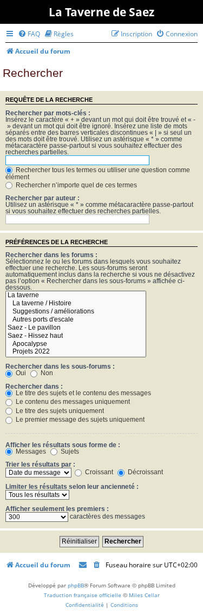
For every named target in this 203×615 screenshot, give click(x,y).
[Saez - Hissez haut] (75, 336)
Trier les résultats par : (40, 464)
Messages (30, 451)
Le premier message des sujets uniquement (79, 419)
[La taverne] (75, 296)
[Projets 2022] (75, 352)
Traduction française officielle (82, 595)
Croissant (98, 472)
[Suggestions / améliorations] (75, 312)
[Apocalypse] (75, 345)
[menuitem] (29, 34)
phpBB (76, 585)
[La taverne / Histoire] (75, 304)
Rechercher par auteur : (42, 198)
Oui (20, 373)
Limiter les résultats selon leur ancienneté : (72, 486)
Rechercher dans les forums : (51, 255)
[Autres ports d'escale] (75, 320)
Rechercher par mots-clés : (47, 113)
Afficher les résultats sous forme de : (62, 445)
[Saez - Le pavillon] (75, 328)
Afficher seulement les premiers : (57, 509)
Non (46, 373)
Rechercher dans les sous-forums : (60, 366)
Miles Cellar (144, 595)
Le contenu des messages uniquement (72, 401)
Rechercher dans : (34, 386)
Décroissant (144, 472)
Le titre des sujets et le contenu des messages (82, 393)
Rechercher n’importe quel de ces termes (75, 185)
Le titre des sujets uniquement (59, 411)
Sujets (69, 451)
